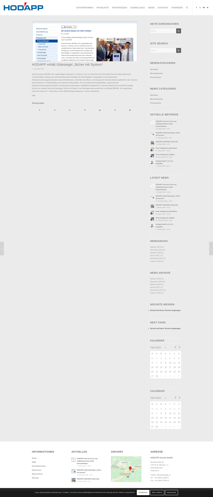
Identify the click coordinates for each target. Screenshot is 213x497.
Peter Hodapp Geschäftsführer (166, 148)
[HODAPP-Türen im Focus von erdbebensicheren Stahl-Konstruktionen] (211, 248)
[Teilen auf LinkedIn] (99, 110)
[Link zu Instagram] (200, 7)
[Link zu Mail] (207, 7)
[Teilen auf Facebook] (39, 110)
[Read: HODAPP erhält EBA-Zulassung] (152, 143)
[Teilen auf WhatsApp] (69, 110)
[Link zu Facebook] (196, 7)
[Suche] (186, 7)
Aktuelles (154, 69)
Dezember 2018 (156, 250)
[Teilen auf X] (54, 110)
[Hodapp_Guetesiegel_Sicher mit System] (85, 41)
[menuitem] (84, 7)
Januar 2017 (155, 255)
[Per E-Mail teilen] (130, 110)
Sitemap (35, 478)
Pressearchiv (155, 77)
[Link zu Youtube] (204, 7)
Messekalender (156, 73)
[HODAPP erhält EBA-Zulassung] (2, 248)
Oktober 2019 (155, 247)
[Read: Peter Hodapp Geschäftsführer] (152, 149)
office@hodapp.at (163, 475)
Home (34, 458)
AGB (34, 462)
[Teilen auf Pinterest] (84, 110)
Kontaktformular (39, 466)
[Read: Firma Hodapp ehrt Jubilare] (152, 156)
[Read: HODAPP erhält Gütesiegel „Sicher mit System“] (152, 134)
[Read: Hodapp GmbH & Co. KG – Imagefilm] (152, 162)
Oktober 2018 (155, 253)
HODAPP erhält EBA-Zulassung (167, 142)
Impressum (36, 470)
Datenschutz (37, 474)
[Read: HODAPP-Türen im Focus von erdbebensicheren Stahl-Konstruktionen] (152, 122)
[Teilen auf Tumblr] (114, 110)
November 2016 (156, 258)
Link (33, 95)
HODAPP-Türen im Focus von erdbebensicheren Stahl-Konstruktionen (166, 124)
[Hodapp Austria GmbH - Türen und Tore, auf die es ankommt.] (23, 7)
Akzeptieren (143, 492)
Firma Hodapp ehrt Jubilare (165, 154)
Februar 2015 (155, 261)
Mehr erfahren (157, 492)
